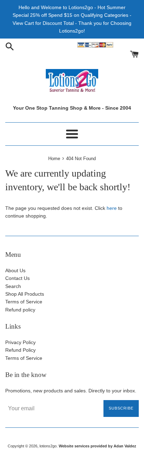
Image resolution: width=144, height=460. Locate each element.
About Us (15, 270)
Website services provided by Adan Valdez (97, 446)
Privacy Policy (20, 342)
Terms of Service (23, 301)
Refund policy (20, 310)
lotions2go (48, 446)
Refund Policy (20, 350)
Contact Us (17, 278)
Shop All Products (24, 294)
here (112, 208)
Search (13, 286)
